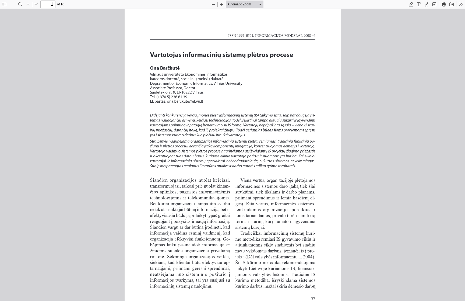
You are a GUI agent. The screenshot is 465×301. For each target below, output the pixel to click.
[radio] (411, 4)
